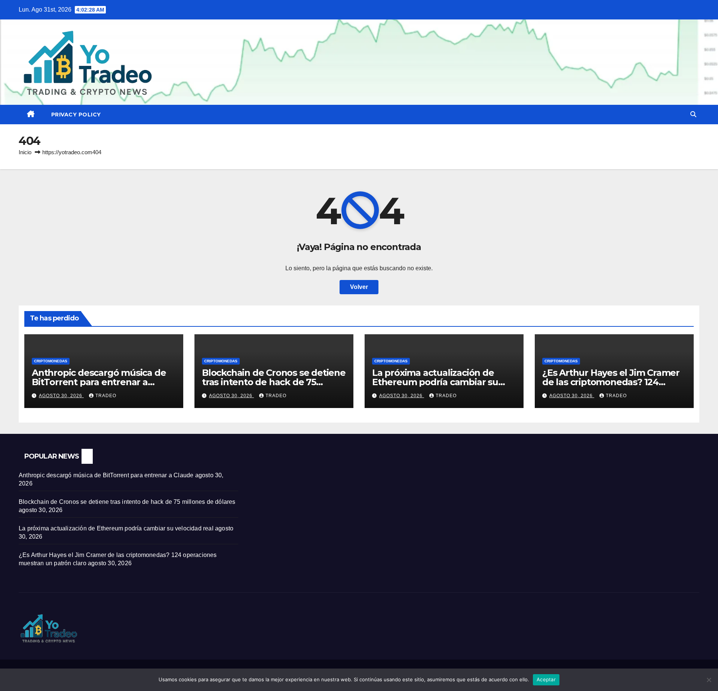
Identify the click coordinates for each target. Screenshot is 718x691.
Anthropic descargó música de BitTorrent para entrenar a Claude (99, 382)
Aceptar (546, 679)
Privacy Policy (76, 114)
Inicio (25, 152)
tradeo (105, 395)
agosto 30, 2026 (61, 395)
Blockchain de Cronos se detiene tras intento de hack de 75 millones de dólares (274, 382)
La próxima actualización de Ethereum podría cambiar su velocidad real (435, 382)
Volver (359, 287)
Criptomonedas (50, 361)
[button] (693, 114)
